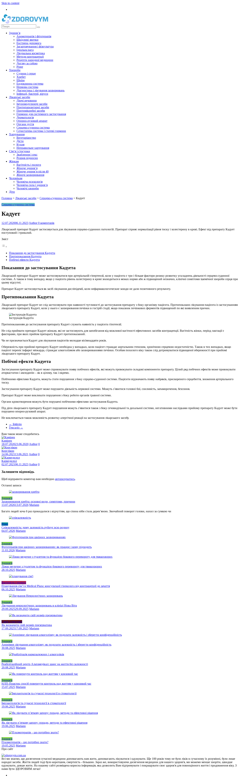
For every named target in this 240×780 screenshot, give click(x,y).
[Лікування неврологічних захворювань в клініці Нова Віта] (36, 595)
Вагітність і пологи (28, 164)
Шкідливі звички (27, 39)
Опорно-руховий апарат (31, 120)
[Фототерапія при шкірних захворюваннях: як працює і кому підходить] (37, 537)
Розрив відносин (27, 158)
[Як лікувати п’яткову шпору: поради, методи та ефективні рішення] (53, 712)
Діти (12, 191)
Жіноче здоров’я (27, 168)
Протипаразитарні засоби (32, 107)
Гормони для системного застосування (41, 114)
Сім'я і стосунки (12, 621)
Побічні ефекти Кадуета (24, 259)
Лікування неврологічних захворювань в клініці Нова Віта (39, 605)
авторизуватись (65, 479)
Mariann (34, 504)
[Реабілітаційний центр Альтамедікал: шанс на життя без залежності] (36, 654)
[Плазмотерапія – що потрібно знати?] (34, 732)
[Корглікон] (9, 447)
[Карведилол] (11, 457)
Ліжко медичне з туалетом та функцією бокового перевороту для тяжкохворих (52, 566)
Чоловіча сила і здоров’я (32, 185)
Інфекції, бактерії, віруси (32, 93)
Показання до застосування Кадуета (32, 253)
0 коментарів (46, 223)
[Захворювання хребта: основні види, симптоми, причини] (24, 491)
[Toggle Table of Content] (4, 246)
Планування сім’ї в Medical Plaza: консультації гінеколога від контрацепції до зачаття (56, 586)
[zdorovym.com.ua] (14, 755)
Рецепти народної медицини (34, 60)
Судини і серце (26, 73)
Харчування (17, 134)
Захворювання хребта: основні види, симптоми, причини (38, 501)
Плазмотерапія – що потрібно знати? (25, 742)
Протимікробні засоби (30, 110)
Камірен (7, 440)
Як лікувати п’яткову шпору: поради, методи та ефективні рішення (44, 722)
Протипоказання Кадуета (25, 256)
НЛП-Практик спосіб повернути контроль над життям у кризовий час (46, 683)
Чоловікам (15, 178)
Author (33, 223)
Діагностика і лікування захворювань (40, 90)
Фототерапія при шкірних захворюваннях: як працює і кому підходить (47, 547)
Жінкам (14, 161)
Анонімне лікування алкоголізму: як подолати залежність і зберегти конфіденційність (56, 644)
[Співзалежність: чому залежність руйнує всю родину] (20, 517)
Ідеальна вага (25, 49)
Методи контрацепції (30, 56)
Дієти (20, 141)
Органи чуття (25, 124)
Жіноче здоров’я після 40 (32, 171)
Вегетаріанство (26, 137)
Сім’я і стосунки (19, 151)
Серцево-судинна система (33, 127)
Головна (7, 198)
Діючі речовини (26, 100)
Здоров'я (7, 498)
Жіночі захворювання (30, 174)
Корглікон (8, 450)
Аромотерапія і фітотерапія (33, 36)
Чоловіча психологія (29, 181)
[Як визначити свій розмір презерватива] (35, 615)
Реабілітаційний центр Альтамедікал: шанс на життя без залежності (45, 664)
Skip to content (10, 3)
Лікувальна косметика (30, 53)
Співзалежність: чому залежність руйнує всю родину (35, 527)
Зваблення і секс (27, 154)
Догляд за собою (27, 63)
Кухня (20, 144)
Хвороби (14, 70)
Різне (19, 66)
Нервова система (27, 87)
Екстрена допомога (28, 43)
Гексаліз (16, 427)
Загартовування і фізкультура (35, 46)
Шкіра (20, 80)
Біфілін (15, 424)
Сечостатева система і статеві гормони (41, 131)
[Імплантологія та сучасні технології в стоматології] (42, 693)
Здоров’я (14, 33)
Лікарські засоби (19, 97)
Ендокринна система (29, 83)
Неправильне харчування (32, 147)
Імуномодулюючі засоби (31, 104)
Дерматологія (25, 117)
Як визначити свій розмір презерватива (27, 625)
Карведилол (9, 461)
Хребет (21, 76)
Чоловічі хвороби (27, 188)
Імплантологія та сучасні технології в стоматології (34, 703)
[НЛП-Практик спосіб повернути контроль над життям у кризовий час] (43, 673)
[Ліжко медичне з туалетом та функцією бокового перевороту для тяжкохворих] (60, 556)
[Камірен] (8, 437)
